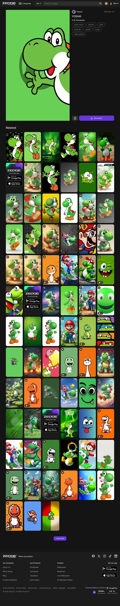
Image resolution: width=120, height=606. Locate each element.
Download (98, 118)
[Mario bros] (69, 393)
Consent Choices (45, 588)
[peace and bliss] (105, 393)
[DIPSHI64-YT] (87, 146)
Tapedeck (34, 576)
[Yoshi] (32, 146)
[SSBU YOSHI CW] (32, 239)
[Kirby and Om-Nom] (50, 362)
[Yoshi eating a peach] (87, 208)
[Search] (100, 3)
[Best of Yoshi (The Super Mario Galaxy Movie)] (50, 300)
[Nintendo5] (14, 331)
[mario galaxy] (14, 454)
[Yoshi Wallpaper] (14, 146)
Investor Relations (10, 580)
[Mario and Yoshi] (87, 454)
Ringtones (61, 571)
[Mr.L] (14, 362)
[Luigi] (105, 362)
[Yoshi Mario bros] (14, 393)
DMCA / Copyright (59, 588)
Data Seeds (34, 580)
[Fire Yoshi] (32, 362)
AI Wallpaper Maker (65, 580)
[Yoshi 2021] (69, 423)
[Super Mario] (87, 239)
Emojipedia (34, 567)
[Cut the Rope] (87, 177)
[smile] (87, 423)
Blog (4, 576)
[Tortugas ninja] (105, 331)
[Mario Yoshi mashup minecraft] (32, 485)
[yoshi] (14, 208)
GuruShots (34, 571)
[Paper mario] (32, 516)
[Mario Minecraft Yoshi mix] (87, 300)
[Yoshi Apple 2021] (50, 146)
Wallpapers (61, 567)
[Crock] (105, 454)
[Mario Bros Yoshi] (32, 423)
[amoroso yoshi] (50, 239)
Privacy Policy (21, 588)
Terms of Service (8, 588)
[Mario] (87, 485)
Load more (60, 538)
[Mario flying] (69, 239)
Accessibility (71, 588)
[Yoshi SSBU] (105, 177)
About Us (6, 567)
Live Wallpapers (63, 576)
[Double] (14, 300)
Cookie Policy (33, 588)
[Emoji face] (87, 393)
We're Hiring (7, 571)
